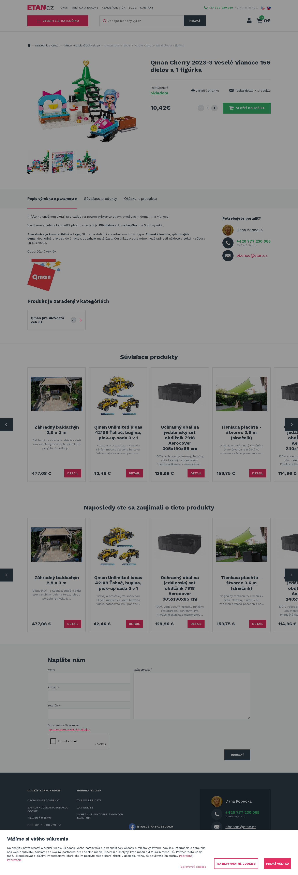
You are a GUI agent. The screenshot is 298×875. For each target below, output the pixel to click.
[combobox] (141, 20)
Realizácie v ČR (113, 7)
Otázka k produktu (140, 198)
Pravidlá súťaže (39, 818)
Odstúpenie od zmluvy (44, 825)
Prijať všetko (277, 863)
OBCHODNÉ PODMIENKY (43, 800)
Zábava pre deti (89, 800)
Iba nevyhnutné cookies (236, 863)
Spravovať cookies (193, 866)
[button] (263, 8)
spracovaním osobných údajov (69, 729)
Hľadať (194, 20)
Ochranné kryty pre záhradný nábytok (100, 816)
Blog (133, 7)
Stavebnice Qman (47, 45)
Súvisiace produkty (100, 198)
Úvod (64, 7)
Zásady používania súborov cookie (47, 809)
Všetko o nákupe (84, 7)
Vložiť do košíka (250, 108)
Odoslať (237, 754)
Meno (51, 669)
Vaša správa (142, 669)
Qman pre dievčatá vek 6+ (82, 45)
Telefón (54, 705)
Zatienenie (85, 807)
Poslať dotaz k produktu (252, 90)
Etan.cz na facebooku (155, 826)
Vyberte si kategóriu (61, 21)
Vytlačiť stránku (207, 90)
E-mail (53, 687)
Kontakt (147, 7)
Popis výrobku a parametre (52, 198)
